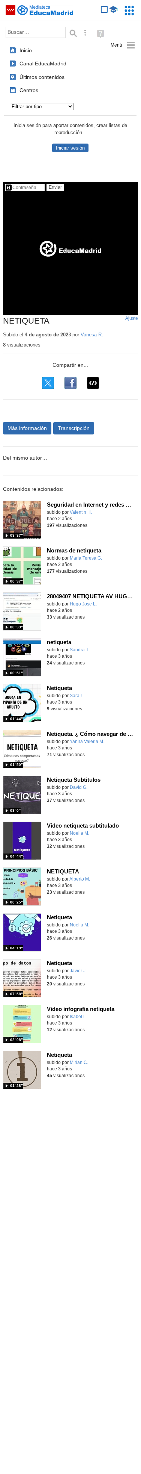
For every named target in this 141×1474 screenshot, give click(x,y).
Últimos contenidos (42, 77)
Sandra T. (79, 650)
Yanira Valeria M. (87, 741)
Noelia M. (79, 833)
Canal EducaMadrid (43, 64)
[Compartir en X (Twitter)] (48, 383)
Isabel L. (78, 1016)
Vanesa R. (92, 334)
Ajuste (131, 318)
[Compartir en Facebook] (70, 383)
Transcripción (74, 428)
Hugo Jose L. (83, 604)
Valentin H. (81, 512)
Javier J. (78, 971)
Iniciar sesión (70, 148)
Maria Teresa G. (86, 558)
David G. (78, 787)
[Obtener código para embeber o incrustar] (93, 383)
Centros (29, 90)
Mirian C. (79, 1062)
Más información (27, 428)
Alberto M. (79, 879)
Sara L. (77, 695)
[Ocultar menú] (123, 45)
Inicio (26, 50)
